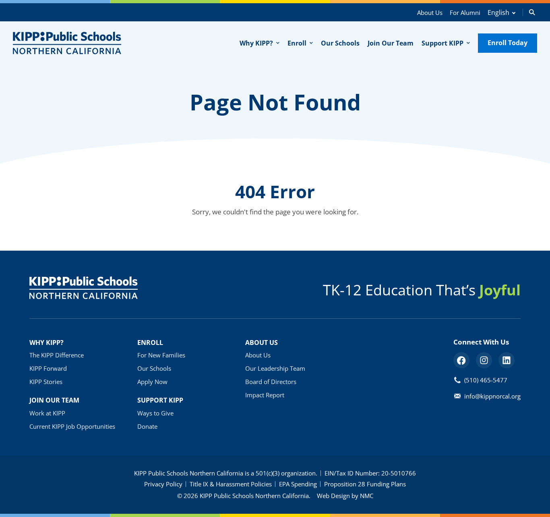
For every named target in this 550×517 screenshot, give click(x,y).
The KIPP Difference (56, 355)
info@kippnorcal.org (492, 396)
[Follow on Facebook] (461, 360)
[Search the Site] (532, 12)
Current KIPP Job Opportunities (72, 426)
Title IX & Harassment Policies (231, 484)
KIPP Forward (48, 368)
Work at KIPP (47, 413)
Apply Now (152, 382)
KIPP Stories (45, 382)
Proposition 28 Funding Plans (365, 484)
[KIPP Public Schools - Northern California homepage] (67, 42)
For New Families (161, 355)
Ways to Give (155, 413)
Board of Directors (270, 382)
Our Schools (154, 368)
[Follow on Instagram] (484, 360)
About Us (429, 12)
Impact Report (264, 395)
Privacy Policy (163, 484)
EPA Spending (298, 484)
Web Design (333, 496)
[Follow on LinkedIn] (506, 360)
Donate (147, 426)
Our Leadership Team (275, 368)
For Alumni (465, 12)
